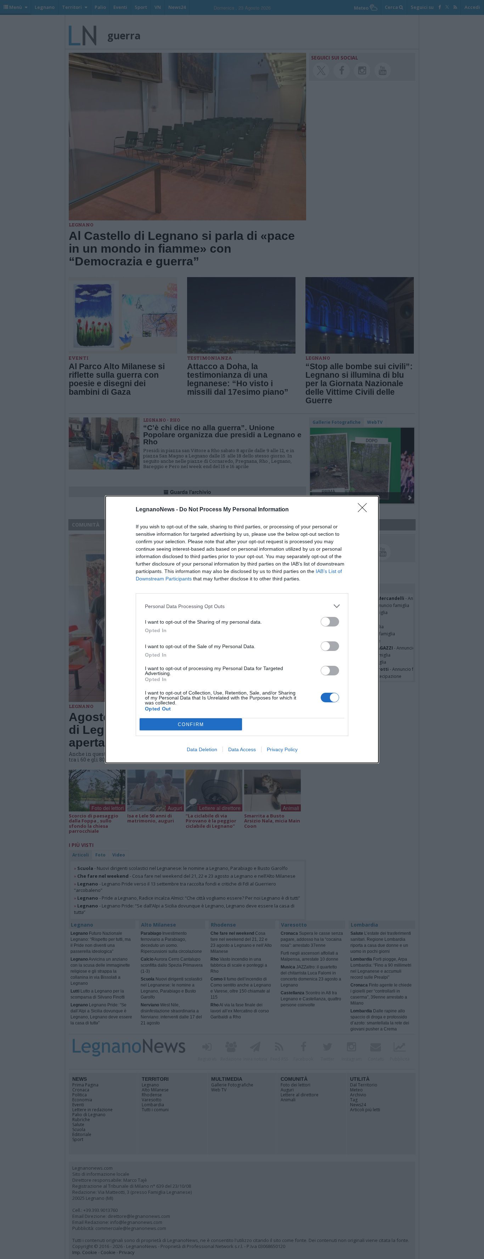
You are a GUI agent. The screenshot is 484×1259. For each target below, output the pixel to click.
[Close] (364, 510)
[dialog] (242, 629)
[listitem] (242, 606)
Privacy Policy (282, 749)
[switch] (330, 621)
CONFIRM (191, 724)
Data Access (242, 749)
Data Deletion (202, 749)
